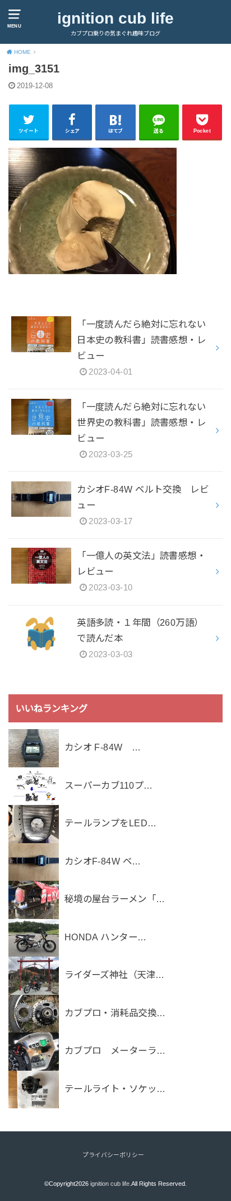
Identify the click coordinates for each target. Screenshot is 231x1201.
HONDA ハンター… (105, 937)
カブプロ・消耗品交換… (115, 1013)
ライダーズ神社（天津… (114, 975)
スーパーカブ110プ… (108, 785)
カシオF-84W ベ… (102, 861)
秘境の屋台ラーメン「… (114, 899)
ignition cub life (115, 18)
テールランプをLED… (110, 823)
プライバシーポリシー (113, 1155)
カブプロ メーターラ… (115, 1050)
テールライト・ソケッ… (115, 1089)
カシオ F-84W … (102, 747)
